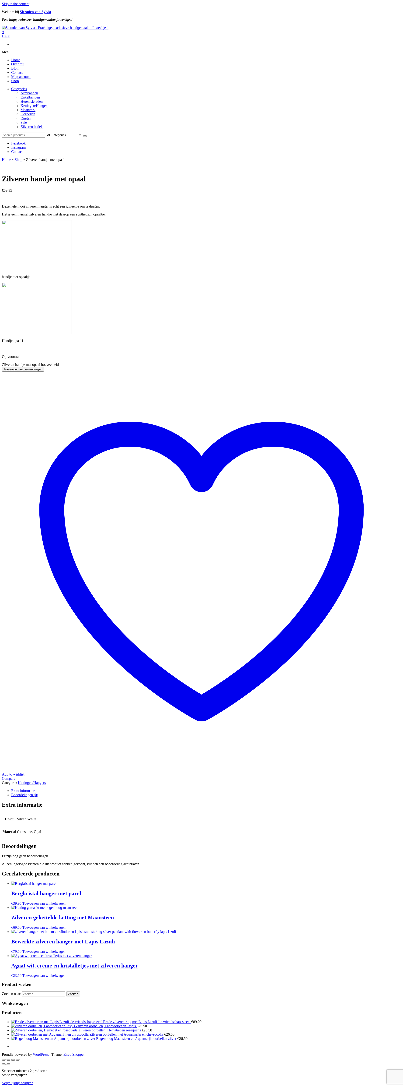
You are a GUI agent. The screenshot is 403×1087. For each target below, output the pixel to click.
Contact (17, 72)
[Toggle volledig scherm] (8, 1060)
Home (15, 60)
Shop (15, 81)
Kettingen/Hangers (34, 106)
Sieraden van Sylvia (35, 12)
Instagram (18, 147)
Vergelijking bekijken (17, 1083)
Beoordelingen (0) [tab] (24, 795)
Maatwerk (28, 110)
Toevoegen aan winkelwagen (23, 369)
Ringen (26, 118)
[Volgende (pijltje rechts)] (8, 1064)
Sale (24, 122)
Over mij (17, 64)
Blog (14, 68)
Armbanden (29, 93)
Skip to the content (15, 4)
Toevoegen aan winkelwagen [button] (44, 903)
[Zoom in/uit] (4, 1060)
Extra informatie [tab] (23, 791)
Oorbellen (28, 114)
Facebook (18, 143)
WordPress (41, 1054)
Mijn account (21, 77)
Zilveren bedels (32, 127)
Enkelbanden (30, 97)
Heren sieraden (32, 101)
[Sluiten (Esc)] (18, 1060)
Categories (19, 89)
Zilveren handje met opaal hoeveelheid (30, 365)
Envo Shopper (74, 1054)
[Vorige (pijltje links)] (4, 1064)
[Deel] (13, 1060)
